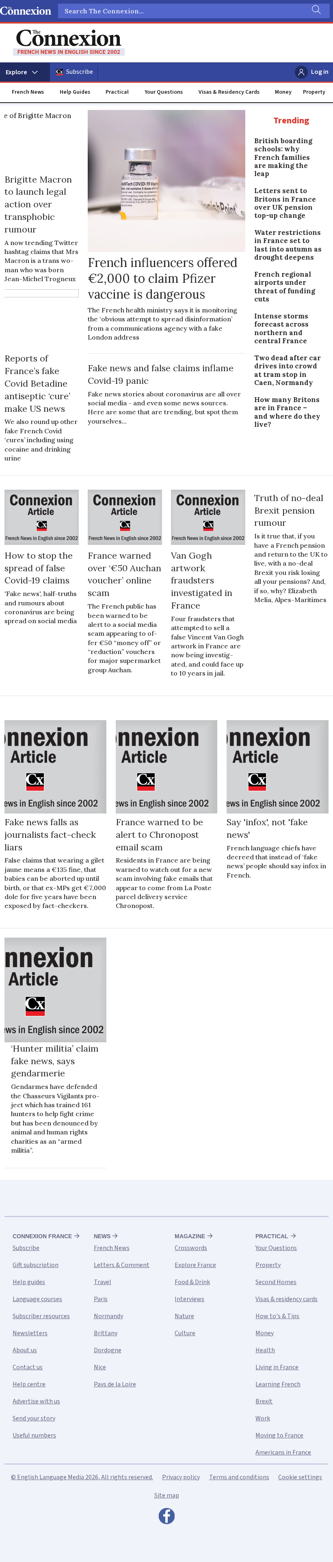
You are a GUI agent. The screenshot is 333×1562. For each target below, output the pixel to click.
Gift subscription (35, 1265)
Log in (320, 71)
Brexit (263, 1401)
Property (314, 92)
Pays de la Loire (115, 1384)
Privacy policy (181, 1477)
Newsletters (30, 1333)
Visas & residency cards (286, 1299)
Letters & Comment (121, 1265)
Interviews (189, 1299)
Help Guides (75, 92)
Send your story (34, 1418)
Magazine (190, 1236)
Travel (102, 1282)
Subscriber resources (41, 1316)
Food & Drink (192, 1282)
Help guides (29, 1282)
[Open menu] (25, 72)
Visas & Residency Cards (229, 92)
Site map (166, 1495)
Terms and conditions (239, 1477)
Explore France (195, 1265)
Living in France (276, 1367)
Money (283, 92)
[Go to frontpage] (69, 43)
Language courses (37, 1299)
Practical (117, 92)
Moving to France (279, 1435)
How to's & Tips (277, 1316)
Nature (184, 1316)
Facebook (166, 1518)
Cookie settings (300, 1477)
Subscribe (79, 71)
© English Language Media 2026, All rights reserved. (82, 1477)
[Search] (315, 11)
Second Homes (275, 1282)
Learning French (278, 1384)
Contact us (28, 1367)
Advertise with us (36, 1401)
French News (28, 92)
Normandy (108, 1316)
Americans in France (283, 1452)
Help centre (29, 1384)
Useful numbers (34, 1435)
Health (265, 1350)
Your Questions (164, 92)
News (102, 1236)
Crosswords (191, 1248)
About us (25, 1350)
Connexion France (42, 1236)
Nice (100, 1367)
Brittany (105, 1333)
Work (262, 1418)
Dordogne (107, 1350)
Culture (185, 1333)
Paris (101, 1299)
